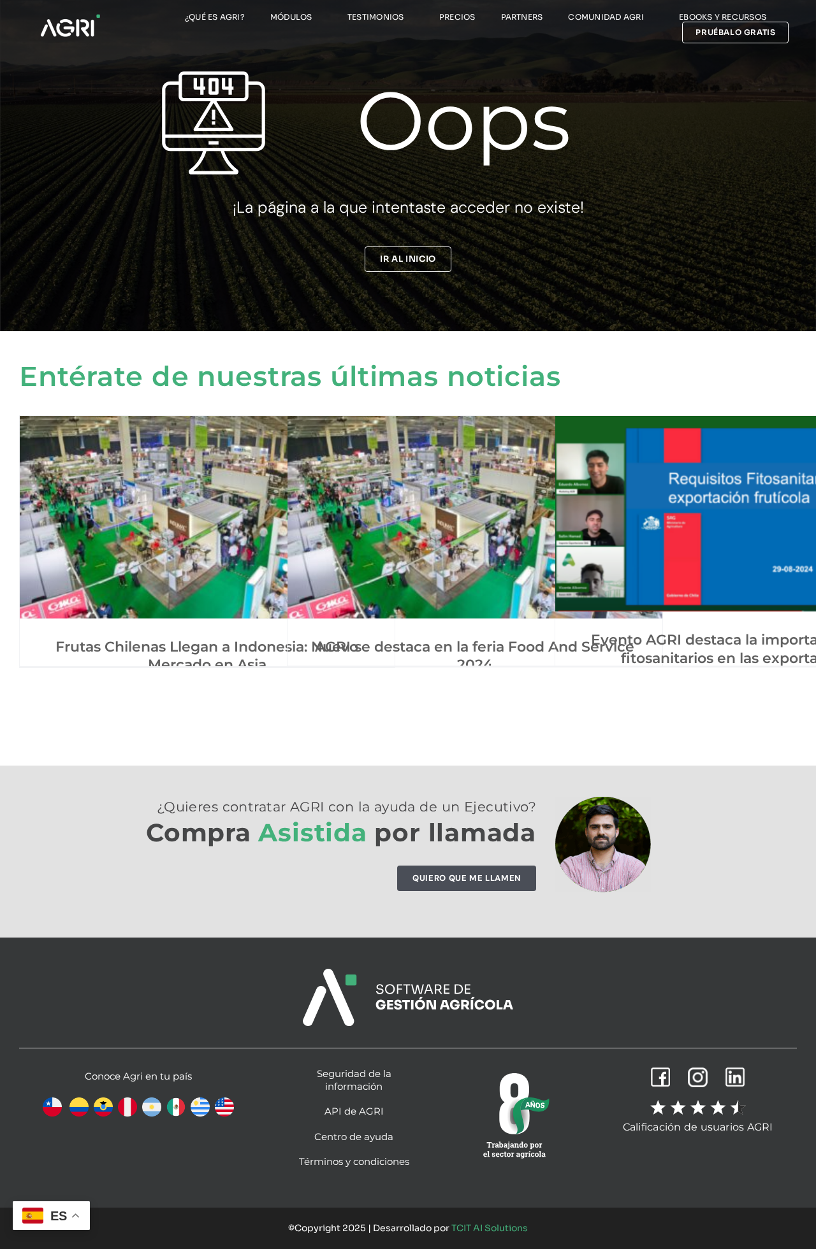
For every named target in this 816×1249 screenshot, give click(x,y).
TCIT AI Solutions (489, 1228)
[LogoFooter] (408, 973)
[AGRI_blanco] (70, 17)
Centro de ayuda (353, 1137)
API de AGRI (354, 1111)
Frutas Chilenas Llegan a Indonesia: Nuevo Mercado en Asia (206, 656)
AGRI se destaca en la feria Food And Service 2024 (474, 656)
